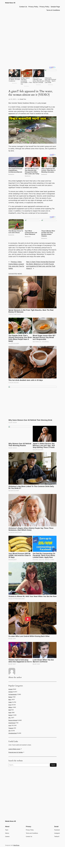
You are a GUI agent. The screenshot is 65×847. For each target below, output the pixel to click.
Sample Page (55, 7)
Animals (10, 691)
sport (9, 725)
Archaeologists (12, 694)
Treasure (10, 728)
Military (10, 707)
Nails (9, 712)
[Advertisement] (32, 26)
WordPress (16, 845)
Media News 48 (10, 3)
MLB (9, 710)
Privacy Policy (33, 7)
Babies (10, 697)
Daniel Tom (23, 99)
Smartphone (11, 723)
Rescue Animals (12, 720)
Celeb (10, 702)
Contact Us (23, 7)
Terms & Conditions (53, 10)
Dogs (9, 704)
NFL (9, 717)
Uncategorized (12, 733)
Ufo (9, 730)
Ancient (10, 689)
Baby (9, 699)
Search (53, 765)
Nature (10, 715)
